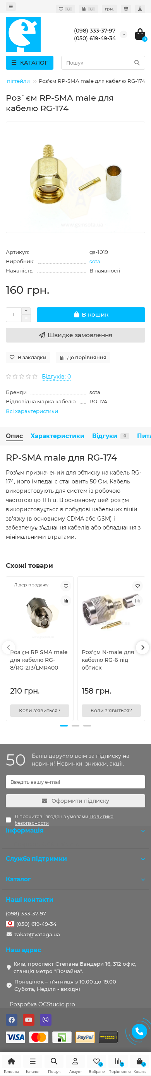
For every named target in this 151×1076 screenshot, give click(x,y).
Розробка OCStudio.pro (42, 1004)
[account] (140, 9)
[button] (64, 725)
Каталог (18, 879)
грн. (109, 9)
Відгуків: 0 (56, 376)
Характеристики (57, 436)
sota (94, 261)
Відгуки (109, 436)
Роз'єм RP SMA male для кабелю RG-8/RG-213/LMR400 (39, 660)
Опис (14, 436)
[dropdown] (11, 6)
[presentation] (8, 647)
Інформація (25, 830)
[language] (126, 9)
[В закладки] (65, 586)
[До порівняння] (65, 600)
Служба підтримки (36, 858)
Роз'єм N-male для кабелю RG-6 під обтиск (108, 660)
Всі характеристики (32, 411)
